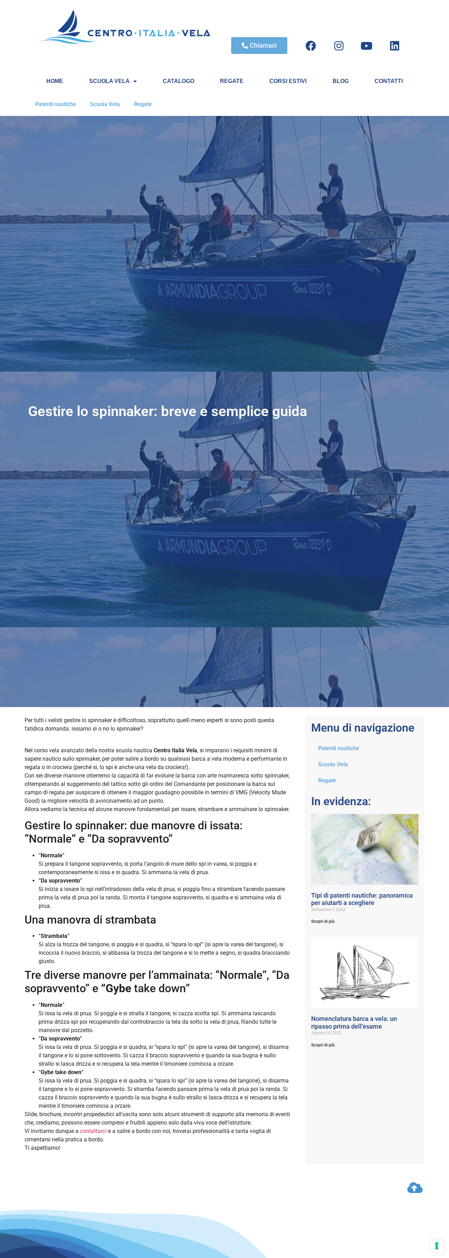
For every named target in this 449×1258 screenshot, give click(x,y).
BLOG (341, 81)
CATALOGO (178, 81)
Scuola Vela (105, 104)
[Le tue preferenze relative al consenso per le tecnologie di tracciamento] (436, 1245)
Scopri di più (323, 921)
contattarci (93, 1131)
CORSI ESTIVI (288, 81)
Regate (143, 104)
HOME (54, 81)
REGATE (231, 81)
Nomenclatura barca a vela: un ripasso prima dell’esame (354, 1022)
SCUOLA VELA (109, 81)
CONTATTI (389, 81)
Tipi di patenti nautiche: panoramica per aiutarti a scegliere (362, 899)
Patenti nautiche (55, 104)
